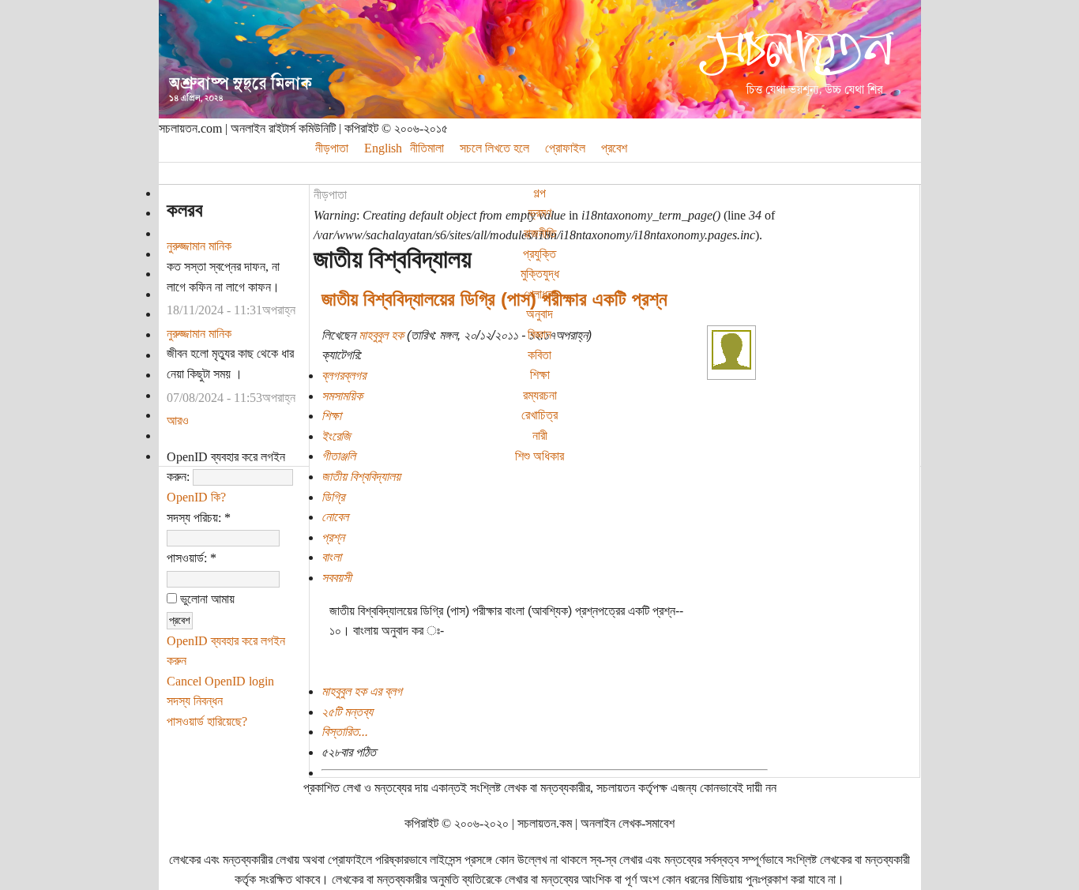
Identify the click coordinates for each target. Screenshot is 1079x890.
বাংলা (331, 557)
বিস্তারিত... (344, 731)
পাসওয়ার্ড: (191, 558)
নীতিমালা (427, 148)
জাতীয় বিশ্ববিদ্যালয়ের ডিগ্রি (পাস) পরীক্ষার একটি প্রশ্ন (494, 299)
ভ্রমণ (539, 213)
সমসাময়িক (342, 396)
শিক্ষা (540, 374)
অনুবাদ (539, 314)
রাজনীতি (540, 233)
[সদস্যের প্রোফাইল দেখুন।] (731, 365)
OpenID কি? (196, 497)
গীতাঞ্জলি (338, 456)
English (383, 148)
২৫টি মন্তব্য (347, 712)
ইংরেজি (336, 436)
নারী (539, 435)
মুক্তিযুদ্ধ (540, 273)
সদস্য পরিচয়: (199, 517)
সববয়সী (336, 577)
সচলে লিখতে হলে (494, 148)
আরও (178, 420)
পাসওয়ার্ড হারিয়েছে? (207, 721)
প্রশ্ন (332, 537)
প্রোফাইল (565, 148)
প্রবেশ (614, 148)
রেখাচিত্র (539, 415)
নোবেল (334, 517)
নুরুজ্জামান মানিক (199, 246)
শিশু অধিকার (539, 456)
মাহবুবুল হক (381, 335)
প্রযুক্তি (539, 254)
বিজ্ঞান (539, 334)
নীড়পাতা (330, 194)
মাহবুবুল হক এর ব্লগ (361, 691)
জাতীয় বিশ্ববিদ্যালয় (360, 476)
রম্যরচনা (540, 395)
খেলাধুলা (540, 294)
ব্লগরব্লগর (343, 375)
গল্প (539, 193)
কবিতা (539, 355)
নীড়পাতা (331, 148)
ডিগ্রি (332, 497)
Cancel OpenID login (220, 681)
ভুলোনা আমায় (206, 599)
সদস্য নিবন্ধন (195, 701)
